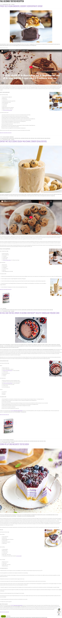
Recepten (8, 136)
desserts (3, 309)
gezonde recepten (6, 309)
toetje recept (32, 138)
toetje (29, 138)
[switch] (59, 614)
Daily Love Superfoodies (7, 260)
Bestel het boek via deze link (4, 611)
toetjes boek (38, 138)
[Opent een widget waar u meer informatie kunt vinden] (3, 616)
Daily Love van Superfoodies (7, 110)
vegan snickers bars (47, 138)
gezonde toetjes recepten (5, 138)
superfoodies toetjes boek (24, 138)
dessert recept (6, 617)
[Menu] (60, 608)
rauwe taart (17, 617)
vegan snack (42, 138)
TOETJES (15, 410)
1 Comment (12, 4)
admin (9, 4)
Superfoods (4, 308)
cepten (21, 410)
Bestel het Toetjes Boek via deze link (5, 132)
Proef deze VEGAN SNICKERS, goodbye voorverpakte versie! (21, 6)
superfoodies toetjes (17, 138)
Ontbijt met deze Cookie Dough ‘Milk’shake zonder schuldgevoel (23, 141)
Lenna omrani (19, 309)
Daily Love (4, 136)
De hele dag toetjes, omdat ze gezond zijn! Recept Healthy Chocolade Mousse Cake (29, 312)
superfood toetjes (11, 138)
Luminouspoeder (18, 555)
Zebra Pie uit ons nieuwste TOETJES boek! (14, 444)
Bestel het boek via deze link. (4, 414)
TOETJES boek (11, 136)
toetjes (36, 138)
